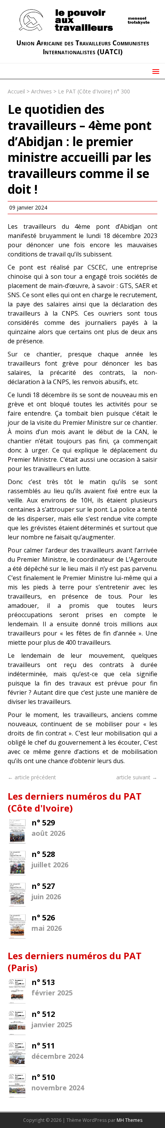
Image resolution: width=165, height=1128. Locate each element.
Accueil (16, 91)
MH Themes (129, 1120)
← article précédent (32, 777)
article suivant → (136, 777)
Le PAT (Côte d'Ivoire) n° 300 (94, 91)
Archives (41, 91)
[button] (154, 71)
